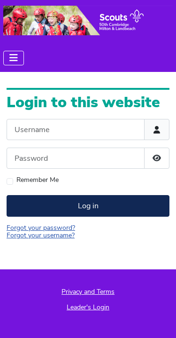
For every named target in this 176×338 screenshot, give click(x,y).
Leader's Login (88, 307)
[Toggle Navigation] (13, 58)
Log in (88, 206)
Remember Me (37, 180)
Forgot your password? (41, 227)
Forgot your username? (41, 235)
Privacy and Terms (88, 291)
